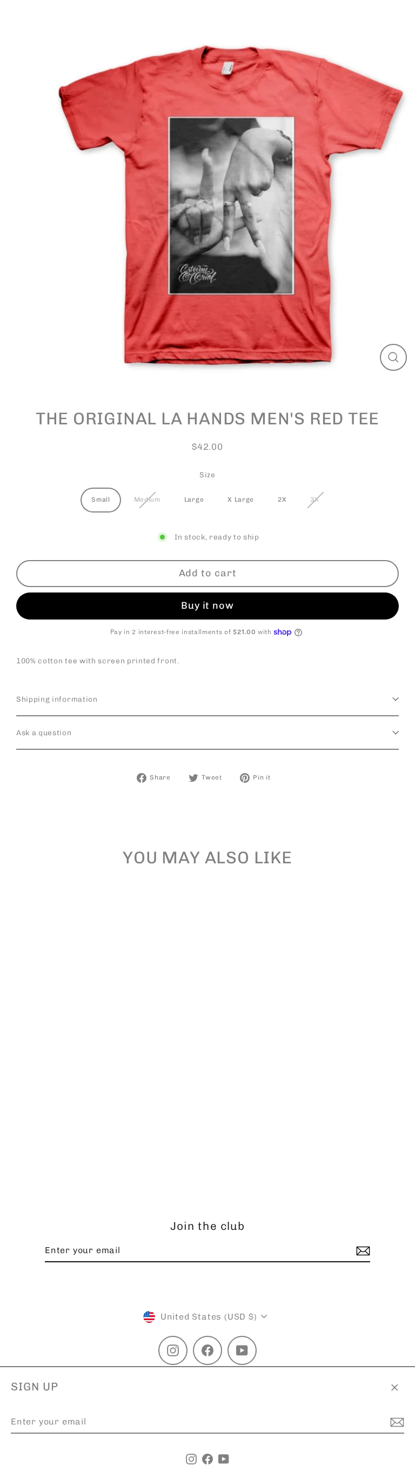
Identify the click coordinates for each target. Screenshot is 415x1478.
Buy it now (207, 605)
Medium (147, 499)
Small (100, 499)
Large (194, 499)
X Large (240, 499)
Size (207, 474)
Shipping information (57, 699)
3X (314, 499)
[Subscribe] (395, 1422)
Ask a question (44, 732)
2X (282, 499)
